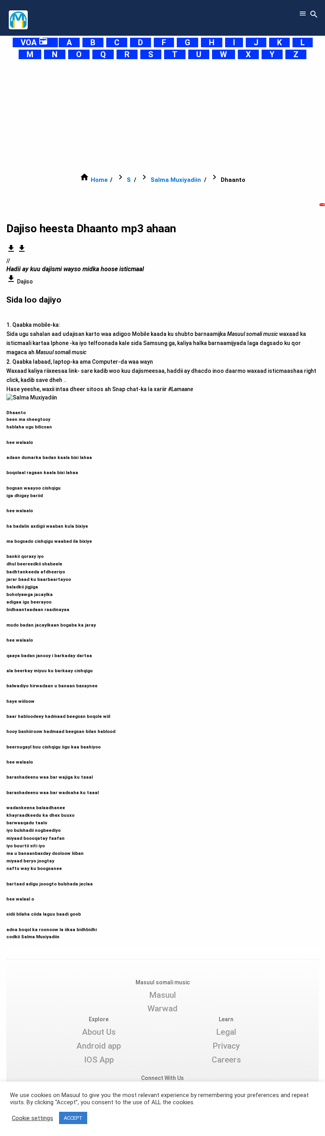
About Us (99, 1032)
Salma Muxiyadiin (176, 179)
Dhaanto (60, 671)
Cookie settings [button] (32, 1118)
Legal (226, 1032)
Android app (98, 1046)
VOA (34, 42)
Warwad (162, 1008)
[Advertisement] (162, 116)
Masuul (162, 995)
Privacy (226, 1046)
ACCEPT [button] (73, 1118)
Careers (226, 1060)
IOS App (99, 1060)
